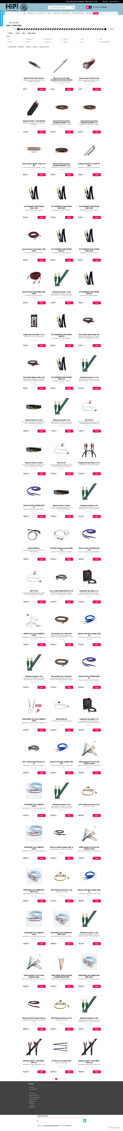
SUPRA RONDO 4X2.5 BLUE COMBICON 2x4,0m (33, 720)
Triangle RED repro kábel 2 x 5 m (89, 719)
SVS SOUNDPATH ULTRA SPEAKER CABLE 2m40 (89, 207)
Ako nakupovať (33, 1089)
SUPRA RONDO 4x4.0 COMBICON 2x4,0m (34, 933)
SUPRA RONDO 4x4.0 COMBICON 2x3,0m (34, 848)
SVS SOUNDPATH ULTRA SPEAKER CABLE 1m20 (34, 207)
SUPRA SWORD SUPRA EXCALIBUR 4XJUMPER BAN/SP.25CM (61, 976)
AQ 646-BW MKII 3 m (34, 548)
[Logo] (16, 7)
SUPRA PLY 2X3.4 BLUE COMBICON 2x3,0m (33, 634)
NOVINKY (49, 13)
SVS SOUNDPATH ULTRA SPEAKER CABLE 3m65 (89, 250)
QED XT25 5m (34, 591)
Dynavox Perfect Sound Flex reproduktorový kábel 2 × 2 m (61, 122)
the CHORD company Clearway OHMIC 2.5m (61, 549)
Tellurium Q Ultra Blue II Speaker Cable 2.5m (61, 762)
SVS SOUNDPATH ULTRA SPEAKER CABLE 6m (89, 292)
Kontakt (31, 1087)
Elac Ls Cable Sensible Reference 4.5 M (34, 762)
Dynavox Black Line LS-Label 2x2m (61, 634)
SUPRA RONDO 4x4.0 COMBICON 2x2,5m (34, 805)
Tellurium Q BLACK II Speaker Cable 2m (33, 1018)
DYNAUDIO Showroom (77, 13)
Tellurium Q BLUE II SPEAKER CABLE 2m (34, 506)
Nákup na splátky (34, 1095)
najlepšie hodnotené (44, 47)
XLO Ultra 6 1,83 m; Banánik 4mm (61, 1061)
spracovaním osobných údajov (51, 1125)
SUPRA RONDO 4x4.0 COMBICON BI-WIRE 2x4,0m (89, 976)
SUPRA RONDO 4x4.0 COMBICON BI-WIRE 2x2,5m (34, 891)
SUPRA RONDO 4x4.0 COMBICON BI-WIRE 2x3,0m (61, 933)
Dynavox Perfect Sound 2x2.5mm (34, 78)
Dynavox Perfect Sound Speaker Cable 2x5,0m (33, 292)
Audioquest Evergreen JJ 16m (89, 933)
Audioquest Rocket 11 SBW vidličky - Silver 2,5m (89, 1061)
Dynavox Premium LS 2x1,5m (33, 420)
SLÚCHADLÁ (57, 13)
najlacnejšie (21, 47)
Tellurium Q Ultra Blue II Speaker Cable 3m (89, 891)
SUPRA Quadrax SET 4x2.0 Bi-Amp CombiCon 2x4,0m (34, 976)
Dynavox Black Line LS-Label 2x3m (61, 676)
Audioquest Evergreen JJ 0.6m (61, 292)
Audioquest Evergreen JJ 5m (89, 505)
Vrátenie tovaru (33, 1099)
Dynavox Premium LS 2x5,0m (61, 505)
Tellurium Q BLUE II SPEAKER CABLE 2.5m (89, 549)
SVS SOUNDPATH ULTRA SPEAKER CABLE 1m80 (61, 207)
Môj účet (31, 1103)
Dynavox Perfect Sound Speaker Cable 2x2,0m (33, 250)
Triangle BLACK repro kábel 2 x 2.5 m (89, 463)
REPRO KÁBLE (16, 22)
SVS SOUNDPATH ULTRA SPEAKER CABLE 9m (61, 335)
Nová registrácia (114, 1)
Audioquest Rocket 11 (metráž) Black (34, 121)
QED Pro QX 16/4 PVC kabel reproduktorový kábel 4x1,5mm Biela (61, 79)
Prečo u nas (32, 1093)
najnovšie (35, 47)
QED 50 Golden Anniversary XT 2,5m (61, 890)
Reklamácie (32, 1101)
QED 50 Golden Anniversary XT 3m (61, 1018)
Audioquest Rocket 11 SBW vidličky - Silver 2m (34, 1061)
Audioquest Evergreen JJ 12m (61, 804)
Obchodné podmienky (35, 1097)
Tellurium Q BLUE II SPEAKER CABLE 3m (89, 677)
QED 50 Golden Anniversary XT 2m (89, 804)
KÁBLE (10, 22)
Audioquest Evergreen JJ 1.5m (89, 377)
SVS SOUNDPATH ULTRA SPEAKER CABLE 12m (61, 378)
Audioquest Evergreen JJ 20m (89, 1018)
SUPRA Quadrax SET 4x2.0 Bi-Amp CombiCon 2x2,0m (89, 762)
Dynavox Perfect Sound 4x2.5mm (89, 78)
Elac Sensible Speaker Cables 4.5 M (34, 377)
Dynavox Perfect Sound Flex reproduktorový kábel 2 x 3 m (89, 122)
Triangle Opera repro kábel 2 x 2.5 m (34, 334)
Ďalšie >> (65, 1079)
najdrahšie (28, 47)
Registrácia (32, 1105)
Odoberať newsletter (42, 1116)
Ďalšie (96, 13)
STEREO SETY (41, 13)
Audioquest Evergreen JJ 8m (34, 676)
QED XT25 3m (61, 463)
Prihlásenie (105, 1)
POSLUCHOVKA (66, 13)
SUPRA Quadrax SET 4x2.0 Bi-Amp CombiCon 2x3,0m (89, 848)
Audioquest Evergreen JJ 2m (61, 420)
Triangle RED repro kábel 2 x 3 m (89, 591)
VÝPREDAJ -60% (31, 13)
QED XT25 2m (89, 420)
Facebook (31, 1107)
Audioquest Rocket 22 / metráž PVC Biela (89, 164)
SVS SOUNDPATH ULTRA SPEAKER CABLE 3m (61, 250)
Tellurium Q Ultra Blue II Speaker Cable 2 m (89, 634)
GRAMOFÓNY (89, 13)
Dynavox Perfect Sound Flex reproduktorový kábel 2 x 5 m (61, 164)
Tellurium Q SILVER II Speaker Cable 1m (61, 847)
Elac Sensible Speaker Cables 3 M (89, 334)
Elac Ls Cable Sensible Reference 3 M (61, 591)
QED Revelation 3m (61, 719)
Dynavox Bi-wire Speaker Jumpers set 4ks (33, 164)
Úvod (7, 22)
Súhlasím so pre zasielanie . (55, 1125)
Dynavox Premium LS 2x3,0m (33, 463)
